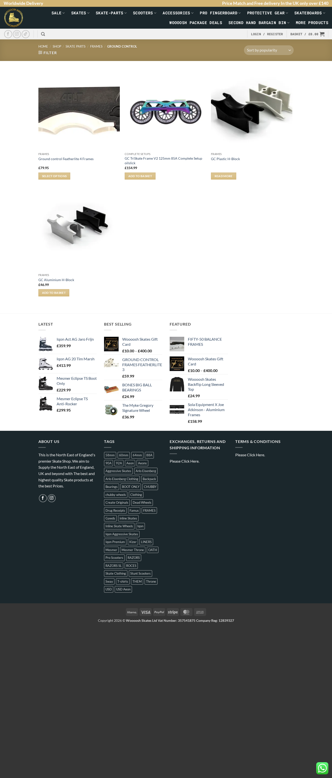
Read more (224, 176)
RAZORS (134, 558)
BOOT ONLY (131, 487)
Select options (54, 176)
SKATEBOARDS (308, 12)
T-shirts (122, 581)
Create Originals (116, 502)
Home (43, 46)
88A (149, 455)
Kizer (133, 542)
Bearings (111, 487)
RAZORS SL (113, 566)
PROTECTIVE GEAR (266, 12)
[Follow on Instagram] (17, 34)
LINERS (146, 542)
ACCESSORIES (176, 12)
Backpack (149, 479)
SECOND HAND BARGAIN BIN (257, 22)
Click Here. (190, 461)
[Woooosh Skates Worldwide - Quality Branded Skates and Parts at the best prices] (16, 18)
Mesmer (111, 550)
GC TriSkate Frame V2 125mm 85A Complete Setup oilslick (163, 160)
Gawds (110, 518)
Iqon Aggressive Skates (121, 534)
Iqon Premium (115, 542)
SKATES (78, 12)
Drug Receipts (115, 510)
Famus (134, 510)
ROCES (131, 566)
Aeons (142, 463)
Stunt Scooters (140, 573)
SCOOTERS (143, 12)
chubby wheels (115, 495)
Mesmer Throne (133, 550)
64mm (137, 455)
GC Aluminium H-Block (56, 280)
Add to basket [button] (140, 176)
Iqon (140, 526)
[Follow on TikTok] (26, 34)
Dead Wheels (142, 502)
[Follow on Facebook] (8, 34)
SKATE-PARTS (109, 12)
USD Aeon (123, 589)
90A (108, 463)
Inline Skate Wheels (119, 526)
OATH (152, 550)
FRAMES (96, 46)
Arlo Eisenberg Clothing (121, 479)
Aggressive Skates (118, 471)
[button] (43, 34)
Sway (109, 581)
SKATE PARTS (76, 46)
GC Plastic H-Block (225, 159)
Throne (151, 581)
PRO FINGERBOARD (218, 12)
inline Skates (128, 518)
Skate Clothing (115, 573)
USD (108, 589)
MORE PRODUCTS (312, 22)
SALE (56, 12)
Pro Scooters (114, 558)
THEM (137, 581)
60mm (123, 455)
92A (119, 463)
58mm (110, 455)
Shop (57, 46)
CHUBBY (150, 487)
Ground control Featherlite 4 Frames (66, 159)
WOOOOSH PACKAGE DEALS (195, 22)
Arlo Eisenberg (146, 471)
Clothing (136, 495)
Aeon (130, 463)
